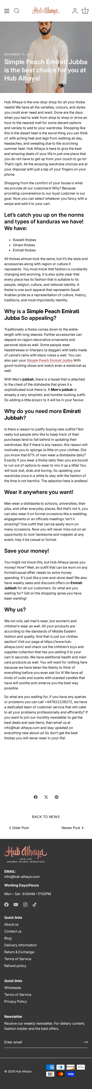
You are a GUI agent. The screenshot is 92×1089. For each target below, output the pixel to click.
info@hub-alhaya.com (22, 876)
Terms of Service (17, 959)
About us (11, 924)
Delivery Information (20, 945)
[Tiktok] (35, 904)
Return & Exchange (19, 952)
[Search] (16, 11)
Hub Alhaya (23, 1071)
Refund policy (15, 966)
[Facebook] (6, 904)
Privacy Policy (15, 1001)
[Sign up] (85, 1042)
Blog (8, 938)
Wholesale (12, 987)
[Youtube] (16, 904)
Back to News (46, 817)
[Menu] (7, 11)
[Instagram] (25, 904)
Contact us (12, 931)
